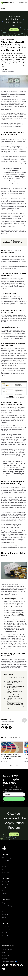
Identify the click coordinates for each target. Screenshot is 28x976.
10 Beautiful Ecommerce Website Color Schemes (11, 757)
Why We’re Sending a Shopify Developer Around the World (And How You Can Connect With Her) (15, 703)
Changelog (5, 917)
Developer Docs (6, 882)
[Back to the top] (4, 848)
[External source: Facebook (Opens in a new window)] (2, 727)
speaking (10, 606)
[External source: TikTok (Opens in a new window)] (18, 965)
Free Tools (5, 914)
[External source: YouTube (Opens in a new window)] (11, 965)
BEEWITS (11, 396)
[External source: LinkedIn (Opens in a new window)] (10, 727)
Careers (4, 864)
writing (6, 606)
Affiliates (4, 893)
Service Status (6, 936)
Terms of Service (7, 949)
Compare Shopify (7, 906)
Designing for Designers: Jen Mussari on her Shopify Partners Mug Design (14, 691)
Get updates (14, 799)
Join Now (21, 2)
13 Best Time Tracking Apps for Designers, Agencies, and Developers (14, 683)
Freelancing (10, 39)
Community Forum (7, 930)
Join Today (14, 29)
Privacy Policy (6, 955)
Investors (4, 867)
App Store (5, 888)
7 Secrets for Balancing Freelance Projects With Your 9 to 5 (15, 695)
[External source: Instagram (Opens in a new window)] (14, 965)
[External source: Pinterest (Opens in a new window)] (3, 969)
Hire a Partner (6, 933)
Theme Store (5, 885)
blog (2, 39)
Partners (4, 891)
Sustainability (5, 872)
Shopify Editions (6, 861)
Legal (3, 952)
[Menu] (26, 2)
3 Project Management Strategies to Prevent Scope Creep (15, 687)
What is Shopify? (7, 858)
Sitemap (4, 958)
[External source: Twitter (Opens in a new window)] (6, 727)
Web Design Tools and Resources (10, 754)
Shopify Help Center (7, 927)
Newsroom (5, 870)
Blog (3, 903)
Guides (4, 909)
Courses (4, 912)
